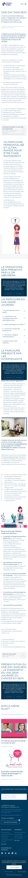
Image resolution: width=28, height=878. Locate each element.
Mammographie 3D (19, 832)
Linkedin (12, 853)
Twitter (5, 853)
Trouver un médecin (7, 818)
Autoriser (9, 294)
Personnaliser (21, 871)
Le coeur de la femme (7, 834)
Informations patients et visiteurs (11, 815)
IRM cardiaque (18, 838)
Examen (6, 9)
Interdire (19, 294)
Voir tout (3, 844)
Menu (22, 4)
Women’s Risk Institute (10, 457)
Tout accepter (14, 867)
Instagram (15, 853)
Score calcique (18, 836)
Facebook (2, 853)
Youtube (9, 853)
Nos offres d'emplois (10, 822)
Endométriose (5, 832)
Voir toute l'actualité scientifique (12, 714)
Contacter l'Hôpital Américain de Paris (9, 796)
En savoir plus (23, 655)
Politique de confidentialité (14, 874)
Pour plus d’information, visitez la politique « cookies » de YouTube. (14, 288)
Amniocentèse (18, 834)
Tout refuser (9, 871)
